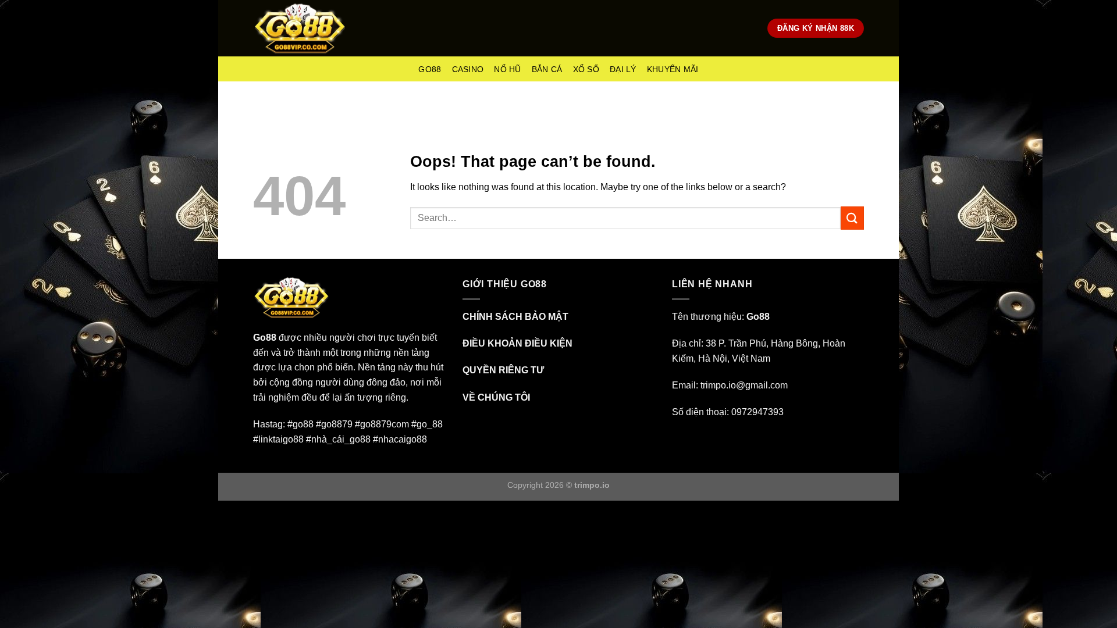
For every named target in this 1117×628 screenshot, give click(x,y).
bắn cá (547, 69)
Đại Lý (623, 69)
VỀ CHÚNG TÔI (496, 397)
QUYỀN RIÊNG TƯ (503, 370)
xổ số (586, 69)
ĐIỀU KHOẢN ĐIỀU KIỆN (517, 343)
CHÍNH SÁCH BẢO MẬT (515, 317)
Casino (468, 69)
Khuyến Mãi (673, 69)
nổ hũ (507, 69)
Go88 (429, 69)
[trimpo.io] (300, 28)
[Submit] (852, 217)
